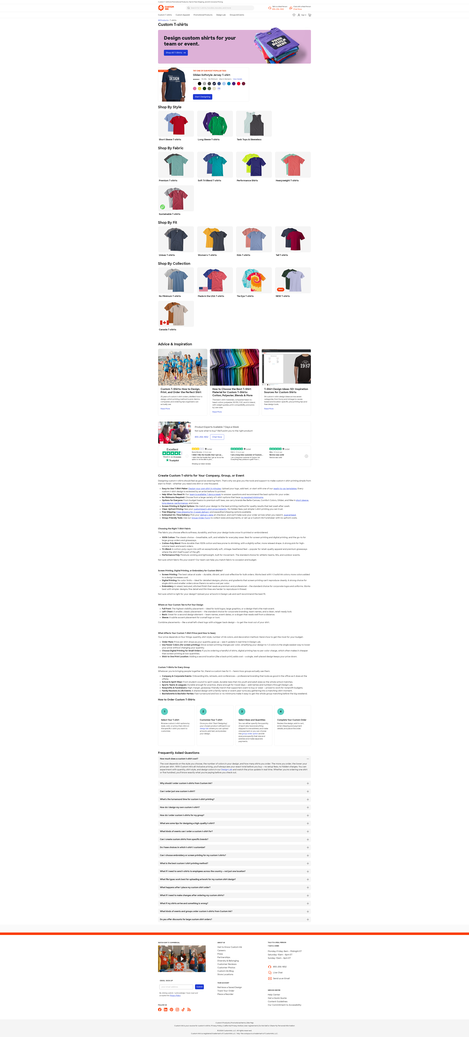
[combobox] (220, 7)
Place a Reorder (225, 994)
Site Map (250, 1023)
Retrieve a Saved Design (229, 987)
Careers (221, 950)
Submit (199, 987)
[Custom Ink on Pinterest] (171, 1009)
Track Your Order (225, 991)
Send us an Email (281, 978)
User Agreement (251, 1026)
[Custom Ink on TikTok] (183, 1009)
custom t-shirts (204, 1026)
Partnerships (223, 957)
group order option (250, 734)
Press (220, 954)
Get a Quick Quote (277, 998)
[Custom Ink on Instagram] (177, 1009)
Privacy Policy (216, 1026)
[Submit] (188, 7)
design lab (204, 728)
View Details (237, 79)
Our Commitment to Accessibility (284, 1005)
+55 (219, 88)
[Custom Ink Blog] (189, 1009)
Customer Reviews (226, 964)
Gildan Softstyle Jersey (211, 75)
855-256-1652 (280, 966)
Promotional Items (238, 1023)
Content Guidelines (277, 1001)
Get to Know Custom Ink (229, 947)
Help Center (274, 994)
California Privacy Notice (233, 1026)
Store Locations (225, 974)
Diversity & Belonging (228, 960)
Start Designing (202, 96)
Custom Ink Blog (225, 971)
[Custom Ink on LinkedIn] (165, 1009)
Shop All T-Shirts (174, 52)
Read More (165, 409)
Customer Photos (226, 967)
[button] (302, 9)
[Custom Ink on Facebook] (159, 1009)
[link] (166, 8)
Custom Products (223, 1023)
